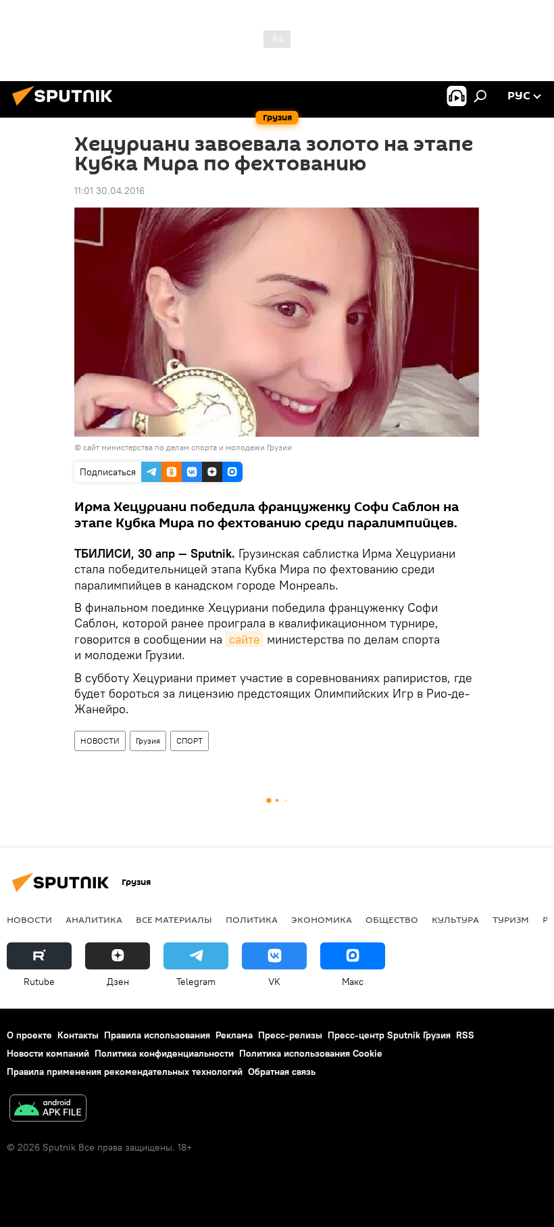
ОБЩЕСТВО (392, 919)
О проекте (29, 1035)
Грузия (148, 741)
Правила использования (157, 1035)
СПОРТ (189, 741)
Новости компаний (48, 1053)
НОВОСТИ (100, 741)
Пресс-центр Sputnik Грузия (389, 1035)
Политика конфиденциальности (164, 1053)
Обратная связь (282, 1071)
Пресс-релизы (290, 1035)
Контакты (78, 1035)
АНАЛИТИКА (94, 919)
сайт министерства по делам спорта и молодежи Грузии (187, 447)
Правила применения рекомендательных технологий (125, 1071)
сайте (244, 639)
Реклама (234, 1035)
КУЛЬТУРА (455, 919)
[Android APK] (48, 1109)
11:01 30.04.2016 (109, 191)
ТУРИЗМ (511, 919)
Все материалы (174, 919)
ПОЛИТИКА (252, 919)
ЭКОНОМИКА (321, 919)
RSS (465, 1035)
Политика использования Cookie (310, 1053)
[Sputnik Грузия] (66, 107)
